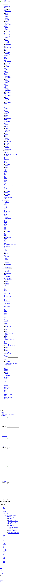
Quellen (1, 570)
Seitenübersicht (2, 573)
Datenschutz (1, 569)
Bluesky (1, 581)
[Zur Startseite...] (4, 1)
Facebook (1, 580)
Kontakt (1, 568)
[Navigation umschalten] (9, 1)
